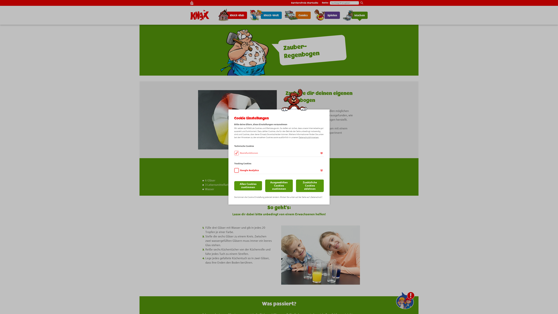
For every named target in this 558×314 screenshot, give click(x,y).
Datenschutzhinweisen (309, 137)
